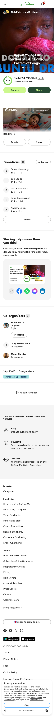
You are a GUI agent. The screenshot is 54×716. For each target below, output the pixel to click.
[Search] (5, 4)
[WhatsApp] (27, 291)
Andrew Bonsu (18, 208)
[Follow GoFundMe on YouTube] (10, 630)
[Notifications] (42, 4)
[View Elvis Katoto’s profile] (6, 325)
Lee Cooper (17, 179)
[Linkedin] (42, 291)
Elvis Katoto (17, 322)
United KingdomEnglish (28, 622)
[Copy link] (11, 291)
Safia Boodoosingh (20, 198)
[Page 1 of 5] (23, 67)
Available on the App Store (28, 639)
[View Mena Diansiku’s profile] (6, 355)
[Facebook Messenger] (35, 291)
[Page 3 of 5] (27, 67)
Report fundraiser (29, 392)
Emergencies (25, 371)
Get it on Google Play (11, 639)
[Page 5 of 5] (31, 67)
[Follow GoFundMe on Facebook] (5, 630)
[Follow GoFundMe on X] (16, 630)
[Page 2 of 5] (25, 67)
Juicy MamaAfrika (20, 343)
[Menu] (49, 4)
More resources (11, 607)
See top (44, 162)
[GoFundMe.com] (27, 3)
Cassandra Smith (19, 188)
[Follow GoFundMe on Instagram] (21, 630)
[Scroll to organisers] (7, 11)
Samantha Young (20, 169)
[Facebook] (19, 291)
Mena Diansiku (18, 354)
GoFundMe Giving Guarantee (26, 465)
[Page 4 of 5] (29, 67)
